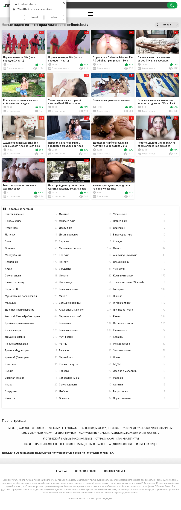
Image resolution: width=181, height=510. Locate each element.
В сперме (139, 289)
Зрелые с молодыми (139, 371)
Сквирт (139, 248)
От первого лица (139, 323)
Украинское (139, 214)
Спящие (139, 241)
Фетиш (85, 343)
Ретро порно (139, 391)
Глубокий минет (139, 302)
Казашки (139, 336)
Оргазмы (31, 248)
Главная (61, 471)
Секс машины (139, 262)
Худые (31, 268)
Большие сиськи (85, 289)
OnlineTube (84, 498)
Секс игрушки (31, 275)
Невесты (31, 398)
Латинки (31, 234)
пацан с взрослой (120, 444)
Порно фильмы (139, 398)
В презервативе (139, 234)
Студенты (85, 268)
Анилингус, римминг (139, 255)
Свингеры (139, 227)
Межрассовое (139, 343)
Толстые (85, 371)
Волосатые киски (85, 377)
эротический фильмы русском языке (67, 438)
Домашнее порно (31, 336)
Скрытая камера (31, 377)
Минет (85, 296)
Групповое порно (139, 309)
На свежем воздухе (31, 343)
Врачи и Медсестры (31, 350)
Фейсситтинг (85, 221)
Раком (139, 316)
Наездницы (85, 282)
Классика (31, 364)
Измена (85, 275)
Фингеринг (139, 268)
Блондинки (31, 262)
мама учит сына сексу (37, 433)
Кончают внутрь (85, 364)
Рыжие (31, 371)
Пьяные (139, 296)
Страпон (85, 241)
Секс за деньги (85, 384)
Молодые (31, 302)
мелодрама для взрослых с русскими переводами (42, 428)
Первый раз (85, 357)
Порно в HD (31, 289)
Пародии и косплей (85, 316)
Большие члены (85, 330)
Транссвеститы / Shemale (139, 282)
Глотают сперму (31, 282)
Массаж (139, 377)
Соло (31, 241)
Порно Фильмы (114, 471)
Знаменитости (139, 350)
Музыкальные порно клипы (31, 296)
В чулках (85, 350)
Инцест (31, 384)
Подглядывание (31, 214)
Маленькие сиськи (85, 248)
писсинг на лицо (146, 444)
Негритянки (139, 221)
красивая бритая (127, 438)
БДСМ (139, 364)
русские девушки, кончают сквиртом (147, 428)
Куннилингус (139, 330)
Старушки (31, 391)
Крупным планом (139, 275)
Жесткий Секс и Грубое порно (31, 316)
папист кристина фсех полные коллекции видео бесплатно (64, 444)
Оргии (139, 357)
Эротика (85, 398)
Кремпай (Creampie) (31, 357)
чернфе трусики (65, 433)
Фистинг (85, 214)
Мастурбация (31, 255)
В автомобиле (31, 221)
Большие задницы (85, 302)
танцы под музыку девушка (99, 428)
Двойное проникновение (31, 309)
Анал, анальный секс (85, 309)
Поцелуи (85, 262)
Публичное (31, 227)
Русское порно (31, 330)
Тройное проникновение (31, 323)
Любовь (85, 391)
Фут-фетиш (85, 336)
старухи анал (104, 438)
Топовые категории (20, 209)
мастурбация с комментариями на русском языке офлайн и (119, 433)
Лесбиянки (85, 227)
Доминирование (85, 234)
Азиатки (139, 384)
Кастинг (85, 255)
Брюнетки (85, 323)
